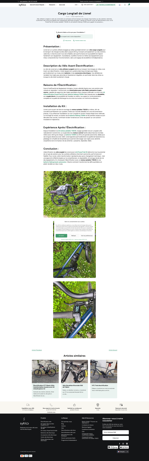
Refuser (73, 235)
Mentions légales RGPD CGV (67, 239)
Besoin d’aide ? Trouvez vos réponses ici (89, 422)
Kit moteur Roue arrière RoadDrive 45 (47, 424)
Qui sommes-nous (66, 421)
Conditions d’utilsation (88, 429)
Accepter (61, 235)
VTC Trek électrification (100, 385)
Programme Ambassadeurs (69, 440)
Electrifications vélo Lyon (68, 432)
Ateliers (63, 426)
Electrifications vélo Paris (68, 430)
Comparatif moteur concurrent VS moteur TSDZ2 (90, 438)
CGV (83, 431)
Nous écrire (68, 40)
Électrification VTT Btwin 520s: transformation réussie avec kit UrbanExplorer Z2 (44, 387)
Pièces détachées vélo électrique (47, 440)
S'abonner (116, 438)
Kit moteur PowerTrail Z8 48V (49, 430)
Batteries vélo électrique (48, 433)
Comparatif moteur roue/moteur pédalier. (88, 434)
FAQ (62, 428)
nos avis (62, 5)
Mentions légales (86, 427)
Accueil (67, 16)
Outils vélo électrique (47, 437)
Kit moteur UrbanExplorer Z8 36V (48, 428)
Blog (62, 424)
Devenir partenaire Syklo (68, 438)
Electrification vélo (46, 421)
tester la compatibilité (107, 5)
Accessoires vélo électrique (48, 435)
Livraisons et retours (87, 425)
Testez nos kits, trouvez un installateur (90, 1)
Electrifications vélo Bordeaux (66, 435)
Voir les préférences (87, 235)
